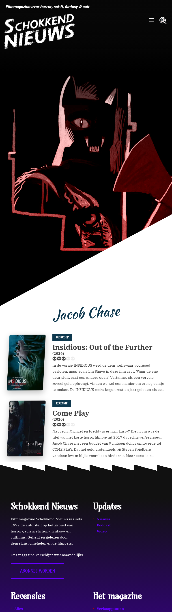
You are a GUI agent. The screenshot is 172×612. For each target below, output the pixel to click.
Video (102, 531)
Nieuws (103, 519)
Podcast (104, 525)
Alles (18, 608)
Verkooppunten (110, 608)
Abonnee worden (37, 571)
